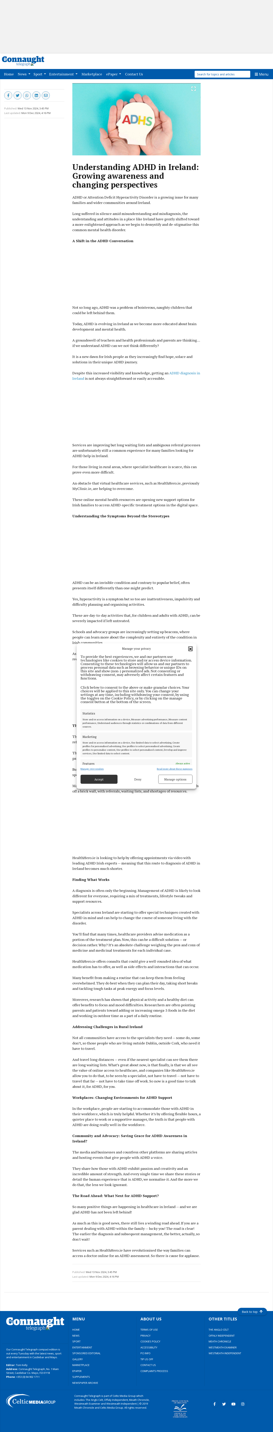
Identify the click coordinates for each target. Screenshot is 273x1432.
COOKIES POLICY (150, 1341)
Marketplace (93, 73)
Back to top (250, 1312)
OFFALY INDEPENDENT (222, 1335)
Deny (137, 779)
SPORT (76, 1341)
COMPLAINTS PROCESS (154, 1371)
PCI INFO (145, 1353)
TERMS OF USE (149, 1329)
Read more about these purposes (174, 768)
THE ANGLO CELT (219, 1329)
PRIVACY (145, 1335)
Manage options (175, 779)
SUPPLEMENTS (81, 1377)
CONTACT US (148, 1365)
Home (9, 73)
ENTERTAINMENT (82, 1347)
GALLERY (77, 1359)
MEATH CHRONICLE (220, 1341)
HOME (76, 1329)
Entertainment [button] (62, 74)
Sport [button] (38, 74)
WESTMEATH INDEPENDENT (225, 1353)
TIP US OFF (146, 1359)
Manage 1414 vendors (92, 768)
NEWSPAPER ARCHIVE (85, 1383)
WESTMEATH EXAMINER (223, 1347)
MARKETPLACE (81, 1365)
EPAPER (77, 1371)
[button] (190, 649)
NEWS (76, 1335)
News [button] (22, 74)
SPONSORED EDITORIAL (86, 1353)
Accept (99, 779)
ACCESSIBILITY (148, 1347)
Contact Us (134, 73)
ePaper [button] (112, 74)
